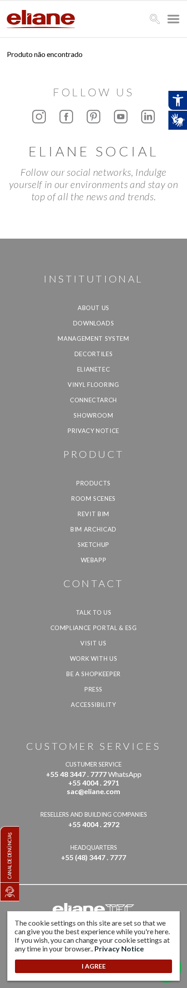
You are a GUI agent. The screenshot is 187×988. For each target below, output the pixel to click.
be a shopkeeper (93, 673)
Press (93, 689)
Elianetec (93, 369)
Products (93, 483)
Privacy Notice (93, 430)
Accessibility (93, 704)
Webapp (94, 560)
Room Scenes (93, 498)
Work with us (94, 658)
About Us (93, 307)
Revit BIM (93, 514)
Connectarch (93, 400)
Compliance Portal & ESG (93, 627)
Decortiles (93, 354)
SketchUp (93, 544)
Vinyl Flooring (93, 384)
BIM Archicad (93, 529)
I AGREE (94, 966)
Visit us (93, 643)
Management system (93, 338)
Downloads (93, 323)
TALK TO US (94, 612)
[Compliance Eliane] (9, 891)
